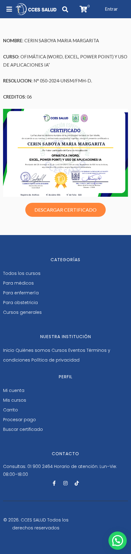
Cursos (59, 350)
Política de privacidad (55, 360)
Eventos (76, 350)
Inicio (8, 350)
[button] (111, 9)
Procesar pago (19, 420)
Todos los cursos (22, 273)
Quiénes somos (33, 350)
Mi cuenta (13, 390)
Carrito (10, 410)
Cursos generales (22, 312)
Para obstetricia (20, 303)
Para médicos (18, 283)
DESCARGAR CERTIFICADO (65, 210)
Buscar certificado (23, 429)
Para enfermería (21, 293)
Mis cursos (14, 400)
